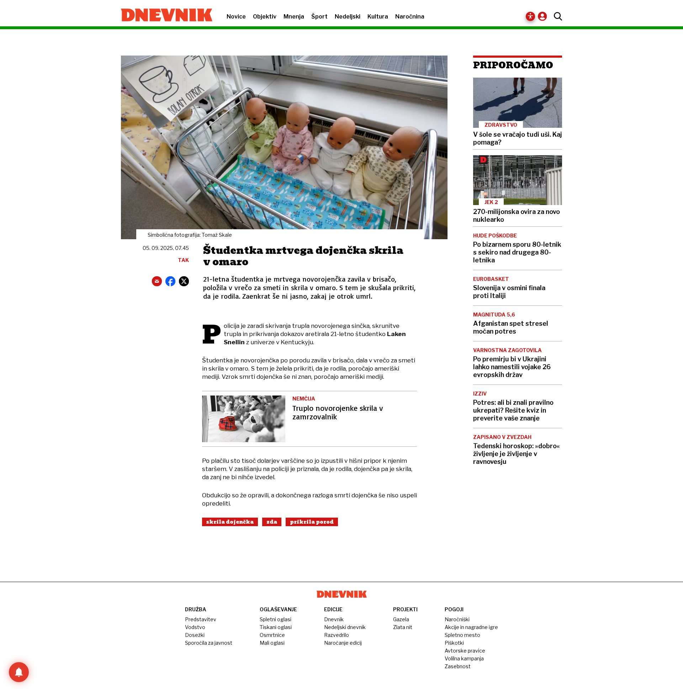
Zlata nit (402, 627)
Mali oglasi (272, 643)
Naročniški (457, 619)
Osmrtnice (272, 635)
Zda (271, 522)
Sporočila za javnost (208, 643)
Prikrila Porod (312, 522)
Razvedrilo (336, 635)
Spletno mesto (462, 635)
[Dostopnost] (530, 16)
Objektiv (264, 16)
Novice (236, 16)
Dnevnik (334, 619)
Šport (319, 16)
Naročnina (409, 16)
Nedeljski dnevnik (345, 627)
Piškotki (454, 643)
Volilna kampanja (464, 658)
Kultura (377, 16)
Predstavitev (200, 619)
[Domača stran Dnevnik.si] (163, 16)
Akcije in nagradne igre (471, 627)
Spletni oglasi (275, 619)
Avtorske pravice (465, 651)
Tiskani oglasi (276, 627)
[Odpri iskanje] (556, 16)
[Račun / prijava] (544, 16)
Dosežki (195, 635)
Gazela (401, 619)
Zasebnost (458, 666)
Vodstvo (195, 627)
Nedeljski (347, 16)
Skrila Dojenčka (230, 522)
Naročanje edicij (343, 643)
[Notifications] (19, 672)
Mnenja (294, 16)
